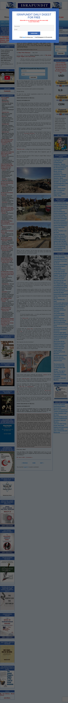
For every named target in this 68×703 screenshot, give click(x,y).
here (24, 37)
